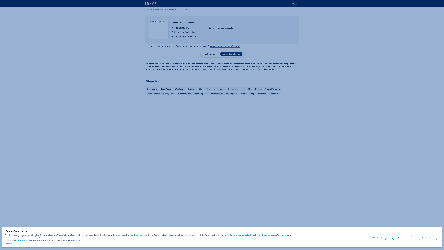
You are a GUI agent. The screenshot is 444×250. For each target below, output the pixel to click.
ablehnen (36, 237)
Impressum (8, 244)
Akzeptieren (22, 240)
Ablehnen (402, 237)
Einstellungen (138, 235)
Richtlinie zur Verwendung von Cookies (239, 235)
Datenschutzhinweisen (269, 235)
